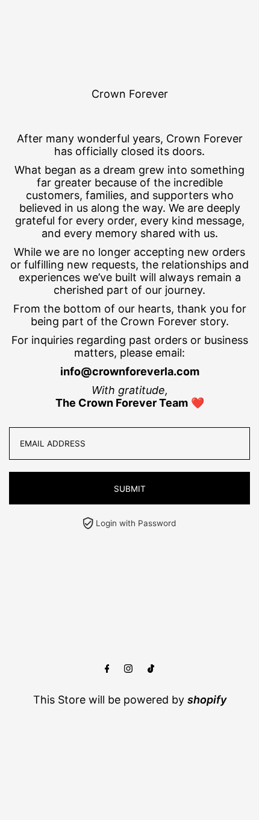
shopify (206, 699)
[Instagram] (128, 669)
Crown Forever (130, 93)
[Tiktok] (151, 669)
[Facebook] (107, 669)
